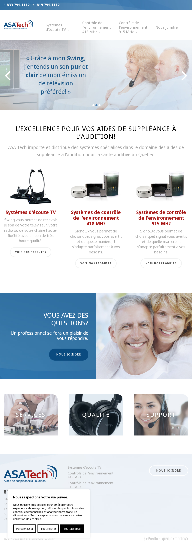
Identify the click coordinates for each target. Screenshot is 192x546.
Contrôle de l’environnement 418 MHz (96, 27)
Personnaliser (24, 528)
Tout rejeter (48, 528)
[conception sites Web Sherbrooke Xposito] (152, 539)
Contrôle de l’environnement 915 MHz (133, 27)
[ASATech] (18, 27)
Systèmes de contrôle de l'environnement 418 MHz (96, 218)
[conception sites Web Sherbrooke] (175, 539)
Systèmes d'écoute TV (31, 212)
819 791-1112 (48, 5)
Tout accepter (72, 528)
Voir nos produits (30, 252)
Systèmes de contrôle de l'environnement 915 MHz (161, 218)
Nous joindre (166, 27)
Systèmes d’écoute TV (56, 27)
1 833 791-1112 (17, 5)
